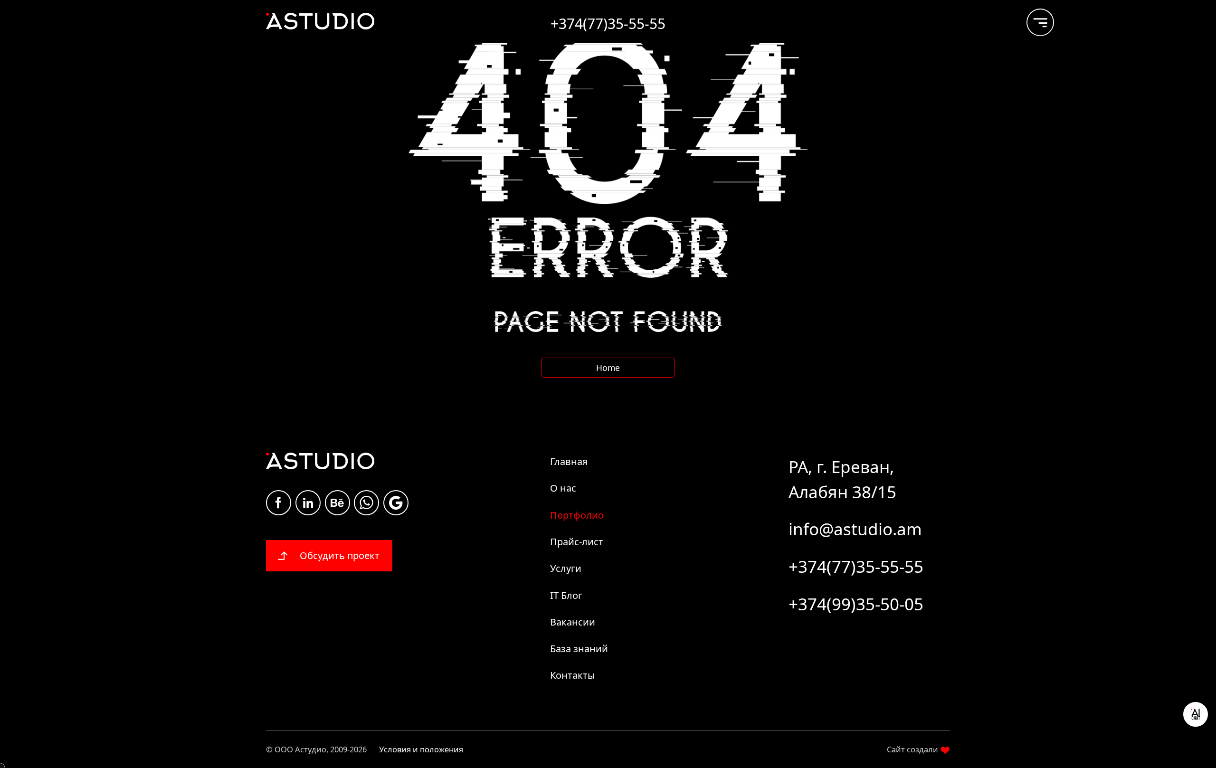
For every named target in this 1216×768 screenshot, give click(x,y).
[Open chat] (1195, 714)
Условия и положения (421, 749)
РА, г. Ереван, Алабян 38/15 (842, 479)
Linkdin (308, 502)
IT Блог (566, 595)
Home (608, 367)
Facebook (278, 502)
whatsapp (366, 502)
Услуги (565, 568)
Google (395, 502)
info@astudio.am (855, 529)
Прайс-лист (576, 541)
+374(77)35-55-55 (855, 566)
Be (337, 502)
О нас (563, 488)
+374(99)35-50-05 (855, 604)
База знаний (579, 648)
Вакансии (572, 622)
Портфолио (577, 515)
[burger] (1032, 17)
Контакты (572, 675)
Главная (569, 461)
